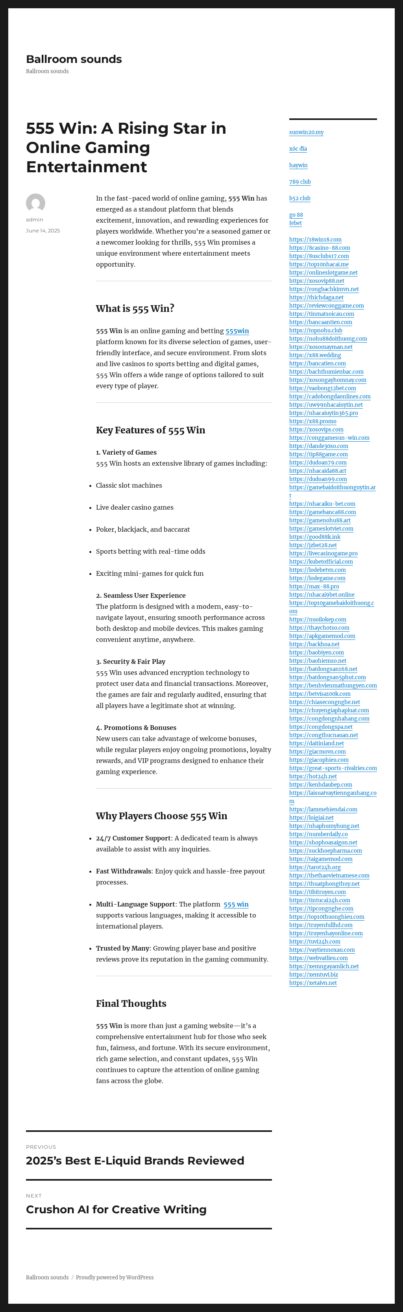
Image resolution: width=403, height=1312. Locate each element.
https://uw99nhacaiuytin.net (326, 405)
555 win (236, 904)
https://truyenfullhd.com (321, 925)
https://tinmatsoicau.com (321, 314)
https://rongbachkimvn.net (324, 289)
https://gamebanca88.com (322, 512)
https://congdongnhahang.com (329, 718)
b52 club (300, 198)
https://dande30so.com (318, 446)
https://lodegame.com (317, 578)
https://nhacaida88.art (317, 471)
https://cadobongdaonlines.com (330, 396)
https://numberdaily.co (318, 834)
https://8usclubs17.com (319, 256)
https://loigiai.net (311, 817)
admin (34, 219)
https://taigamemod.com (321, 859)
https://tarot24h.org (315, 867)
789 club (300, 182)
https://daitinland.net (316, 743)
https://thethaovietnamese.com (329, 875)
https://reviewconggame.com (326, 305)
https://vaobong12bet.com (322, 388)
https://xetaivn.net (313, 983)
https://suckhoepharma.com (325, 851)
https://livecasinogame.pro (323, 553)
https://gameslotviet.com (321, 528)
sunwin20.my (306, 132)
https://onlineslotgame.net (323, 272)
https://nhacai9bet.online (322, 595)
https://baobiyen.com (316, 652)
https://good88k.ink (314, 537)
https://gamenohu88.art (320, 520)
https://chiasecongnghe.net (324, 702)
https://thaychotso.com (319, 628)
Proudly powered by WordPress (115, 1277)
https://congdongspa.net (321, 727)
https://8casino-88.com (319, 248)
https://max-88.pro (314, 586)
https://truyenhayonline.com (326, 933)
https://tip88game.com (318, 454)
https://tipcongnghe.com (321, 908)
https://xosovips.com (316, 429)
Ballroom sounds (74, 59)
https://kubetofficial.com (321, 561)
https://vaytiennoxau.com (322, 950)
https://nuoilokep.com (317, 619)
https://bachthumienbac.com (326, 372)
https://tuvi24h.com (314, 941)
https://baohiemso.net (317, 661)
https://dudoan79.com (318, 462)
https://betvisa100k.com (320, 694)
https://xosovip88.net (316, 281)
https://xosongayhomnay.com (327, 380)
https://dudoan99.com (318, 479)
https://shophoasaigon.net (323, 842)
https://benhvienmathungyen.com (333, 685)
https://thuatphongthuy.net (324, 884)
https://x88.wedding (315, 355)
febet (295, 223)
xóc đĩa (298, 149)
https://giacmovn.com (317, 751)
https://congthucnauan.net (323, 735)
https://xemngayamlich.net (324, 966)
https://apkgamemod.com (322, 636)
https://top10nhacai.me (319, 264)
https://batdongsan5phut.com (327, 677)
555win (237, 331)
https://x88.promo (312, 421)
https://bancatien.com (317, 363)
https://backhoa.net (314, 644)
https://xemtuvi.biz (313, 974)
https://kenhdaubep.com (320, 784)
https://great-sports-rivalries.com (333, 768)
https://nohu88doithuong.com (328, 338)
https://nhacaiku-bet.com (322, 504)
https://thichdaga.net (316, 297)
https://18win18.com (315, 239)
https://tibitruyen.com (317, 892)
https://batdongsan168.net (323, 669)
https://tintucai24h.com (319, 900)
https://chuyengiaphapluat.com (329, 710)
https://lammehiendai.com (323, 809)
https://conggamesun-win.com (329, 438)
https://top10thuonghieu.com (326, 917)
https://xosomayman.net (321, 347)
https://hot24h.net (313, 776)
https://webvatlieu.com (318, 958)
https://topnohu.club (315, 330)
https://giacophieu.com (319, 760)
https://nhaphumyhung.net (324, 826)
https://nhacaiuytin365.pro (323, 413)
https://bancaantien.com (320, 322)
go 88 (296, 215)
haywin (298, 165)
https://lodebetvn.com (317, 570)
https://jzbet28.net (313, 545)
